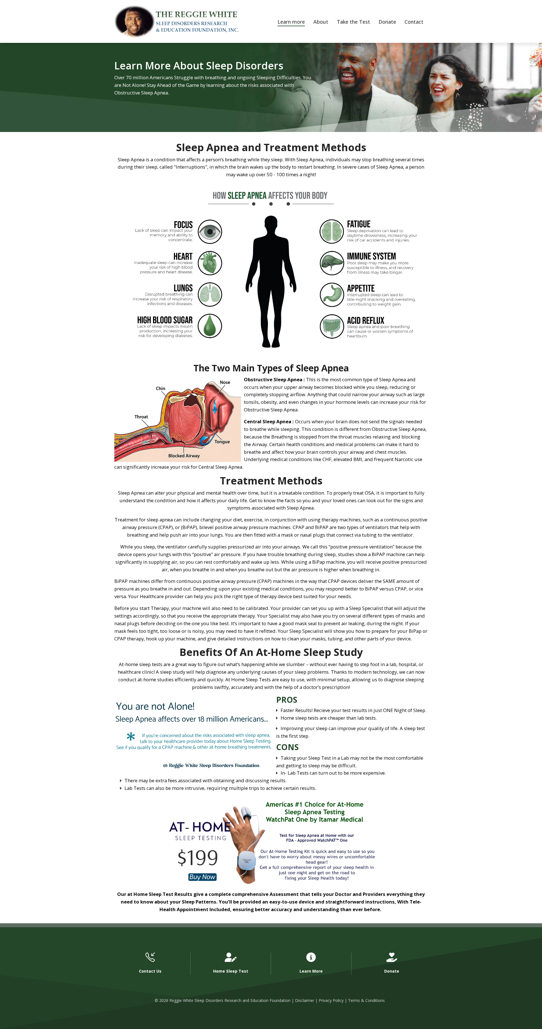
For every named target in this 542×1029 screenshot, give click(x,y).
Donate (387, 21)
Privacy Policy (331, 1000)
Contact (414, 21)
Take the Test (353, 21)
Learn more (291, 21)
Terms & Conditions (366, 1000)
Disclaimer (304, 1000)
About (320, 21)
